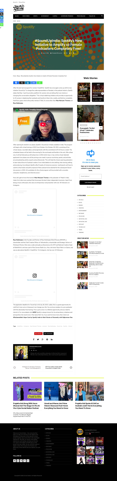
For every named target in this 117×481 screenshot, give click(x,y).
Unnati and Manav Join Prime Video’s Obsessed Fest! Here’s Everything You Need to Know (56, 405)
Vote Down (49, 333)
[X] (22, 81)
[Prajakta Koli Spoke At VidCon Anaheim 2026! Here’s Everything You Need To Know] (89, 391)
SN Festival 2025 (83, 221)
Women (70, 326)
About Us (15, 2)
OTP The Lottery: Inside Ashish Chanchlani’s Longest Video (53, 367)
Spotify (65, 326)
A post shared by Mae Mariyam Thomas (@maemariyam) (34, 236)
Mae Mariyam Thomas (35, 326)
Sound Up (59, 326)
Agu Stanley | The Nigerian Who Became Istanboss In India (88, 130)
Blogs (17, 16)
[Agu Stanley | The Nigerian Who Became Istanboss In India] (82, 254)
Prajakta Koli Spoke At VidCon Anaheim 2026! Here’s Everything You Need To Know (88, 405)
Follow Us (92, 16)
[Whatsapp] (39, 81)
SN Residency (45, 16)
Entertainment (83, 210)
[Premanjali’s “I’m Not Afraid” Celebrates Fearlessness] (82, 244)
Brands (81, 205)
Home (14, 21)
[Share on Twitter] (38, 339)
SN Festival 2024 (83, 219)
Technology (82, 227)
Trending (81, 232)
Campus (55, 16)
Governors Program (67, 16)
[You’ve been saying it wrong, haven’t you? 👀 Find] (81, 450)
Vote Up (39, 333)
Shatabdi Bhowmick (57, 53)
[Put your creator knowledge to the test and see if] (81, 441)
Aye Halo (81, 199)
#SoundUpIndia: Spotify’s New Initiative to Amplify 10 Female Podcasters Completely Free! (44, 76)
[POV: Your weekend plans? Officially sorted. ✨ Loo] (99, 441)
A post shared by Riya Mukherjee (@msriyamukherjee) (34, 301)
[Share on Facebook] (33, 339)
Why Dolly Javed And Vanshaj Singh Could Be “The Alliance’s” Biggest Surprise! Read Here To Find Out (23, 414)
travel (80, 229)
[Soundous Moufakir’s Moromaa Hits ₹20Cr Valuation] (82, 275)
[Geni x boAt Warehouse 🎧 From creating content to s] (81, 460)
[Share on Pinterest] (47, 339)
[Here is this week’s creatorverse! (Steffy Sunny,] (99, 450)
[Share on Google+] (42, 339)
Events (35, 16)
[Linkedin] (28, 81)
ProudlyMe (81, 216)
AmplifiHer (19, 326)
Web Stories (26, 16)
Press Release (81, 16)
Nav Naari (81, 213)
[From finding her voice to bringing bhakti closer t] (90, 450)
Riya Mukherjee (52, 326)
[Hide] (0, 27)
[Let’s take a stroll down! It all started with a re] (90, 460)
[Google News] (34, 81)
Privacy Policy (22, 2)
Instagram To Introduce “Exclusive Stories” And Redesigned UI (31, 367)
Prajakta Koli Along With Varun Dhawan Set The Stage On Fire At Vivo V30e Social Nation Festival (26, 405)
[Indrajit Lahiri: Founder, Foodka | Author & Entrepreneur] (82, 285)
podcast (45, 326)
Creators (83, 125)
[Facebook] (16, 81)
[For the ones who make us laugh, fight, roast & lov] (90, 441)
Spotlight (81, 224)
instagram (26, 326)
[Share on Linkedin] (51, 339)
